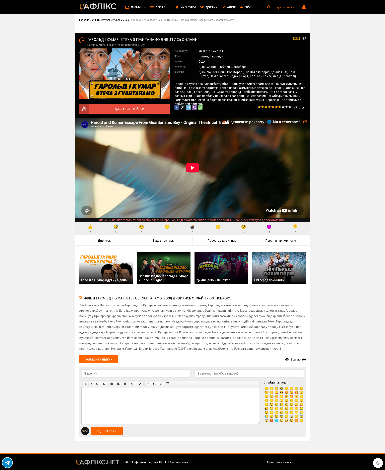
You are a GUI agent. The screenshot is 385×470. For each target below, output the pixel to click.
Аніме (231, 7)
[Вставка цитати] (154, 384)
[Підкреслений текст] (97, 384)
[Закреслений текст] (104, 384)
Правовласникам (279, 462)
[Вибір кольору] (140, 384)
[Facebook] (176, 107)
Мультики (188, 7)
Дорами (212, 7)
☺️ (276, 396)
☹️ (271, 412)
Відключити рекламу (245, 121)
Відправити (107, 431)
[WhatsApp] (200, 107)
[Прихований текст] (147, 384)
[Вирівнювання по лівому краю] (111, 384)
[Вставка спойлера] (167, 384)
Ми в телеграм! (286, 121)
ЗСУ (248, 7)
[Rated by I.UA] (301, 462)
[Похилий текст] (91, 384)
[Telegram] (188, 107)
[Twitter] (182, 107)
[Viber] (194, 107)
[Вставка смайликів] (132, 384)
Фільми (136, 7)
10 (290, 107)
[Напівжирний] (85, 384)
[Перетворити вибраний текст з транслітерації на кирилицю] (161, 384)
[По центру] (118, 384)
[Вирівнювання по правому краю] (125, 384)
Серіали (161, 7)
